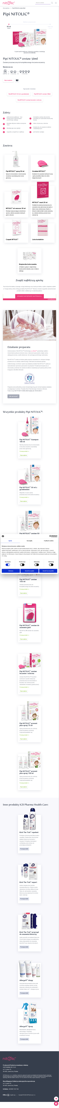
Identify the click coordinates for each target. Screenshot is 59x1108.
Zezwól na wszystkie (48, 570)
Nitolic (8, 3)
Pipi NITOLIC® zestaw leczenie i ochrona (29, 100)
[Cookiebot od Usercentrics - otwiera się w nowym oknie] (50, 536)
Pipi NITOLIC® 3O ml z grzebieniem (19, 94)
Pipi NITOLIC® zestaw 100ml (42, 94)
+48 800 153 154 (13, 1089)
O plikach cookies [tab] (49, 540)
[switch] (22, 564)
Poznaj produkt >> (24, 451)
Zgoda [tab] (10, 540)
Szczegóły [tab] (29, 540)
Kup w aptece (8, 80)
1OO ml (50, 27)
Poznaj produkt (24, 848)
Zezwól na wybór (29, 570)
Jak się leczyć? (13, 396)
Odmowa (10, 570)
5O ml (9, 27)
